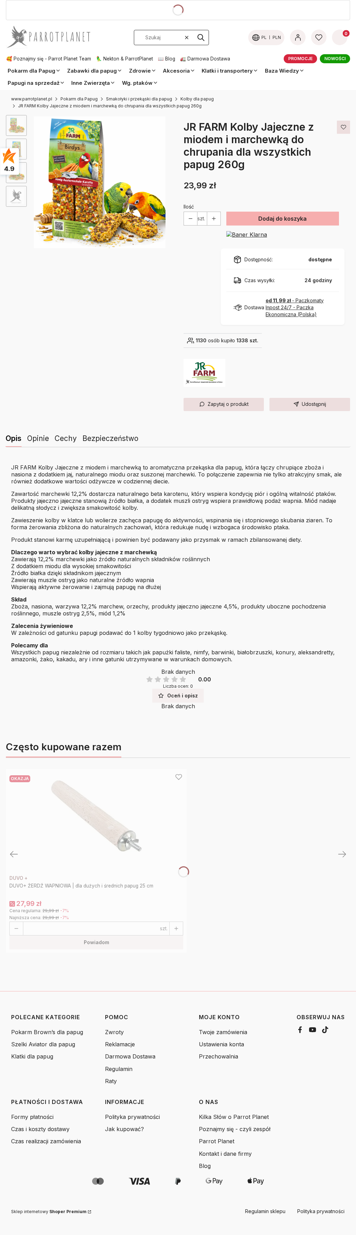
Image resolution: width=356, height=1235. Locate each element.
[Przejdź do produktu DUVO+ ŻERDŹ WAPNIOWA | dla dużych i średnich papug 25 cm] (96, 822)
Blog (205, 1165)
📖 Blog (166, 59)
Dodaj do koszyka (282, 218)
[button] (201, 37)
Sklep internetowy (49, 1211)
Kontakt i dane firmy (225, 1153)
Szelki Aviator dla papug (43, 1044)
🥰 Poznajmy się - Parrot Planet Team (48, 59)
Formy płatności (32, 1116)
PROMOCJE (300, 58)
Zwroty (114, 1032)
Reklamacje (120, 1044)
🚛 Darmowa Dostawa (205, 59)
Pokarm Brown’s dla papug (47, 1032)
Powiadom (96, 942)
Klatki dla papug (32, 1056)
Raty (111, 1081)
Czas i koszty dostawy (40, 1129)
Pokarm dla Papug (79, 98)
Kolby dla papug (197, 98)
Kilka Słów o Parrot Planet (234, 1116)
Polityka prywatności (132, 1116)
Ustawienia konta (221, 1044)
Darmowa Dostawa (130, 1056)
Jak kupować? (124, 1129)
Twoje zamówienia (223, 1032)
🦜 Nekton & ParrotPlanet (124, 59)
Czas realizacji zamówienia (46, 1141)
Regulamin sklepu (265, 1211)
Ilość (189, 207)
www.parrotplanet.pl (31, 98)
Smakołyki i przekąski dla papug (139, 98)
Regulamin (118, 1068)
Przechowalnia (218, 1056)
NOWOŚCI (335, 58)
